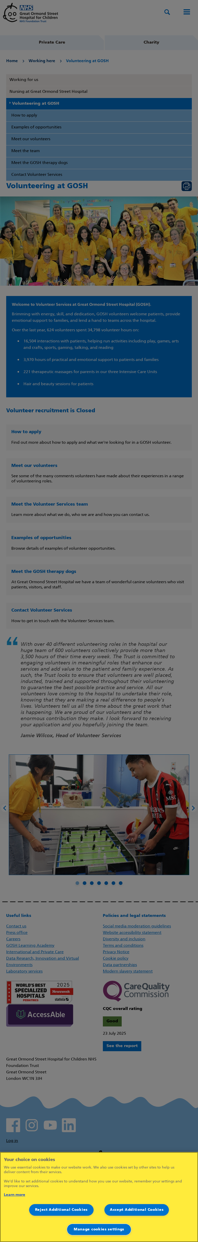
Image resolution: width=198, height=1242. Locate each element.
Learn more (14, 1195)
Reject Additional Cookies (61, 1210)
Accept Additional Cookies (137, 1210)
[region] (99, 1197)
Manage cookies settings (99, 1229)
